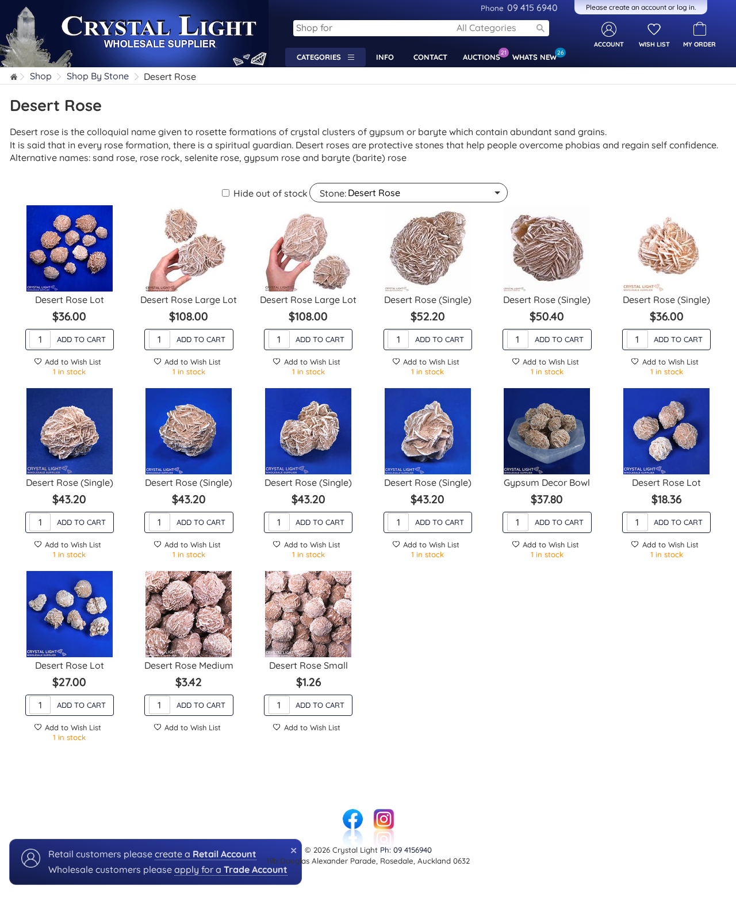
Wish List (654, 44)
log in (686, 7)
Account (609, 44)
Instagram (383, 814)
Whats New (537, 55)
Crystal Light (27, 6)
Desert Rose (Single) (427, 299)
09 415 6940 (519, 7)
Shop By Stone (98, 76)
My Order (699, 44)
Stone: (333, 193)
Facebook (352, 814)
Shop (41, 76)
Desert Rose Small (308, 665)
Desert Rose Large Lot (188, 299)
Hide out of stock (270, 193)
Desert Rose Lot (69, 299)
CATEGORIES (322, 57)
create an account (637, 7)
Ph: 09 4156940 (406, 849)
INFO (385, 57)
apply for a (231, 869)
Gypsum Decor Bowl (547, 482)
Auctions (484, 55)
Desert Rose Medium (188, 665)
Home (14, 78)
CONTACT (430, 57)
